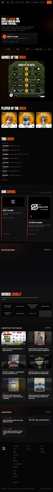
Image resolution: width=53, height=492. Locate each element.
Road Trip (42, 2)
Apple (17, 41)
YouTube (11, 41)
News (22, 2)
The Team (17, 2)
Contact (28, 449)
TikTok (14, 473)
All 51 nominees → (5, 180)
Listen (49, 2)
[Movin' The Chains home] (3, 2)
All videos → (48, 327)
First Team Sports (20, 313)
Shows (12, 2)
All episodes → (48, 249)
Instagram (15, 476)
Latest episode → (6, 234)
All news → (49, 412)
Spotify (5, 41)
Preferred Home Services (7, 313)
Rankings (27, 2)
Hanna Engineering (45, 306)
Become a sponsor (33, 313)
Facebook (15, 482)
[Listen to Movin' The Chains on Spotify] (4, 37)
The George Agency (20, 306)
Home (8, 2)
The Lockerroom (35, 2)
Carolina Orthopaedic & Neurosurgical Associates (33, 306)
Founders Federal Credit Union (7, 306)
